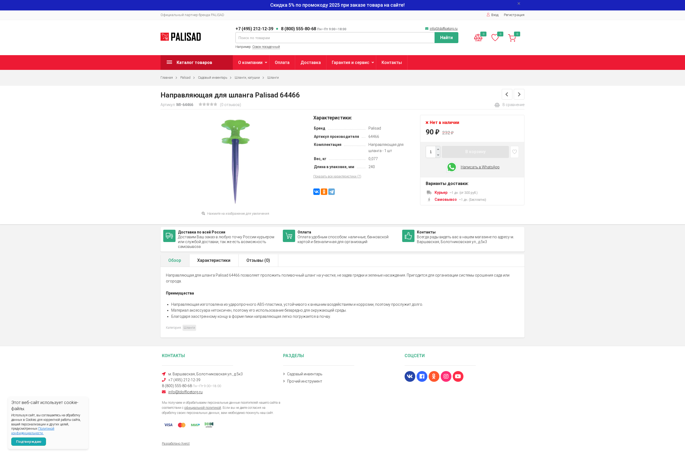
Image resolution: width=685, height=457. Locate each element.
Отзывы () (258, 260)
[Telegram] (331, 191)
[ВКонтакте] (316, 191)
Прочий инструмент (304, 381)
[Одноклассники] (324, 191)
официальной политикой (202, 408)
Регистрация (514, 15)
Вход (494, 15)
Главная (167, 78)
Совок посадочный (266, 47)
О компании (250, 62)
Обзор (174, 260)
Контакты (392, 62)
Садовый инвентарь (212, 78)
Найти (446, 37)
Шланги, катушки (247, 78)
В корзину (475, 151)
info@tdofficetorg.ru (444, 29)
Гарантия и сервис (350, 62)
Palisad (185, 78)
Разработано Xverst (176, 443)
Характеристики (213, 260)
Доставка (310, 62)
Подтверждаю (28, 442)
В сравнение (513, 105)
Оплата (282, 62)
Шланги (273, 78)
